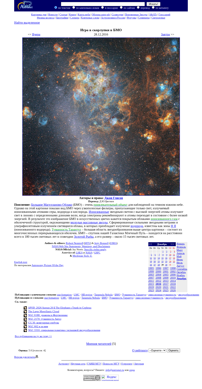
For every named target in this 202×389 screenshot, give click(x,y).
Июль (180, 262)
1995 (151, 268)
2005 (165, 274)
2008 (158, 277)
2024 (158, 290)
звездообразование (188, 294)
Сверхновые (158, 17)
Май (179, 256)
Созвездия (117, 14)
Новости (53, 14)
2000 (158, 271)
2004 (158, 274)
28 (159, 265)
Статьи (63, 14)
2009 (165, 277)
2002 (173, 271)
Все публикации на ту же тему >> (33, 336)
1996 (158, 268)
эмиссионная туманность (162, 294)
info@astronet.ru (115, 369)
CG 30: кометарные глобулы (43, 322)
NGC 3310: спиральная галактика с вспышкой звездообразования (64, 330)
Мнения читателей (98, 343)
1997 (165, 268)
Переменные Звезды (136, 14)
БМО (117, 294)
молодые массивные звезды (89, 222)
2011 (151, 280)
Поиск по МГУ (111, 363)
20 (155, 261)
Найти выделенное (27, 22)
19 (151, 261)
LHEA (79, 252)
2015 (151, 283)
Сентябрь (182, 268)
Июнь (180, 259)
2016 (158, 283)
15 (163, 258)
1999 (151, 271)
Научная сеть (78, 363)
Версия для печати (25, 356)
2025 (165, 290)
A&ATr (153, 14)
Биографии (62, 17)
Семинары (144, 17)
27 (155, 265)
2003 (151, 274)
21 (159, 261)
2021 (165, 287)
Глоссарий (164, 14)
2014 (173, 280)
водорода (137, 226)
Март (180, 250)
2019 (151, 287)
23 (166, 261)
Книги (72, 14)
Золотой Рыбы (84, 236)
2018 (173, 283)
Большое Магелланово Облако (51, 204)
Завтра (165, 34)
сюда (132, 369)
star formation (64, 294)
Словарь (74, 17)
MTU (87, 243)
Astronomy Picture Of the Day (48, 265)
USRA (113, 243)
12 (151, 258)
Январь (181, 243)
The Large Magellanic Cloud (43, 311)
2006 (173, 274)
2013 (165, 280)
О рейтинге (140, 350)
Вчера (36, 34)
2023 (151, 290)
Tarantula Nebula (103, 294)
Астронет (63, 363)
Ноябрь (181, 275)
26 (151, 265)
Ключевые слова (90, 17)
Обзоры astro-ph (101, 14)
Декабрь (181, 278)
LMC (76, 294)
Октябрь (181, 272)
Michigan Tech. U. (82, 255)
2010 (173, 277)
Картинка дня (38, 14)
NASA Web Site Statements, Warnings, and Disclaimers (81, 246)
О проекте (126, 363)
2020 (158, 287)
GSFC (97, 252)
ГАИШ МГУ (94, 363)
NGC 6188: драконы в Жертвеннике (48, 315)
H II (173, 226)
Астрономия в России (113, 17)
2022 (173, 287)
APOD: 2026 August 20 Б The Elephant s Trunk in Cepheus (59, 307)
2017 (165, 283)
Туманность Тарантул (134, 294)
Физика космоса (45, 17)
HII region (86, 294)
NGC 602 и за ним (38, 326)
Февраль (181, 246)
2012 (158, 280)
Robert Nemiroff (74, 243)
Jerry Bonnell (101, 243)
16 (166, 258)
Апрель (181, 253)
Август (180, 265)
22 (163, 261)
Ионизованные (99, 211)
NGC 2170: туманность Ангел (44, 318)
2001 (165, 271)
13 (155, 258)
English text (20, 262)
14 (159, 258)
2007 (151, 277)
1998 (173, 268)
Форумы (131, 17)
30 (166, 265)
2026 (173, 290)
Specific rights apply (95, 249)
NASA (89, 252)
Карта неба (84, 14)
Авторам (139, 363)
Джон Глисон (113, 198)
